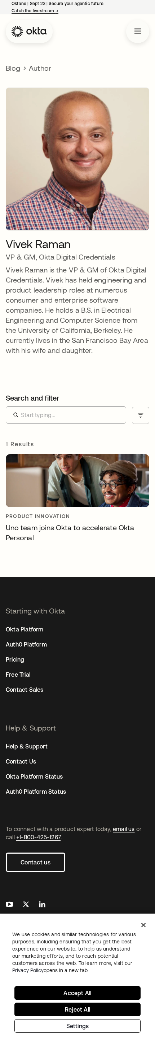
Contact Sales (25, 689)
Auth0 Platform (26, 644)
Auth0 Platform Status (36, 791)
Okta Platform (25, 629)
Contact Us (21, 761)
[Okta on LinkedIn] (42, 905)
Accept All (77, 993)
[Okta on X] (26, 905)
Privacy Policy (50, 970)
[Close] (143, 925)
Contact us (35, 862)
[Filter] (140, 415)
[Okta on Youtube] (9, 905)
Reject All (77, 1009)
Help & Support (27, 746)
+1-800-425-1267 (38, 837)
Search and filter (32, 398)
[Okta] (29, 31)
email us (124, 829)
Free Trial (18, 674)
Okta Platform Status (34, 776)
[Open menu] (137, 31)
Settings (77, 1026)
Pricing (15, 659)
